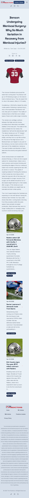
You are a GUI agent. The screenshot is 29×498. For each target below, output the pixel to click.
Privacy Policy (8, 418)
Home (7, 410)
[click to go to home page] (7, 2)
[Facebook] (16, 56)
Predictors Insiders (21, 414)
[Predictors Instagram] (14, 6)
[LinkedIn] (19, 56)
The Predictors (11, 490)
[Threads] (13, 55)
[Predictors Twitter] (18, 6)
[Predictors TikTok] (11, 6)
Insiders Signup (19, 2)
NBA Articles (8, 414)
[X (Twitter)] (9, 55)
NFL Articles (21, 410)
